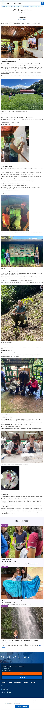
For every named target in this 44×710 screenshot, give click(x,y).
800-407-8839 (5, 689)
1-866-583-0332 (6, 668)
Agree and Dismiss (22, 706)
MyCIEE (2, 685)
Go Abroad (4, 6)
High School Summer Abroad (13, 666)
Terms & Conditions (17, 703)
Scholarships (17, 682)
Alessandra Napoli (22, 19)
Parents (33, 682)
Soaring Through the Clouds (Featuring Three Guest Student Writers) (20, 640)
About (10, 682)
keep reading (32, 564)
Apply (22, 673)
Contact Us (22, 677)
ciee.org (3, 0)
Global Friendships (7, 559)
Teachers (25, 682)
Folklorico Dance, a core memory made (12, 600)
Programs (3, 682)
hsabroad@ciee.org (7, 670)
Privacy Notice (6, 703)
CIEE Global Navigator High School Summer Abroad (31, 6)
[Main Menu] (42, 3)
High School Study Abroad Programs (14, 6)
